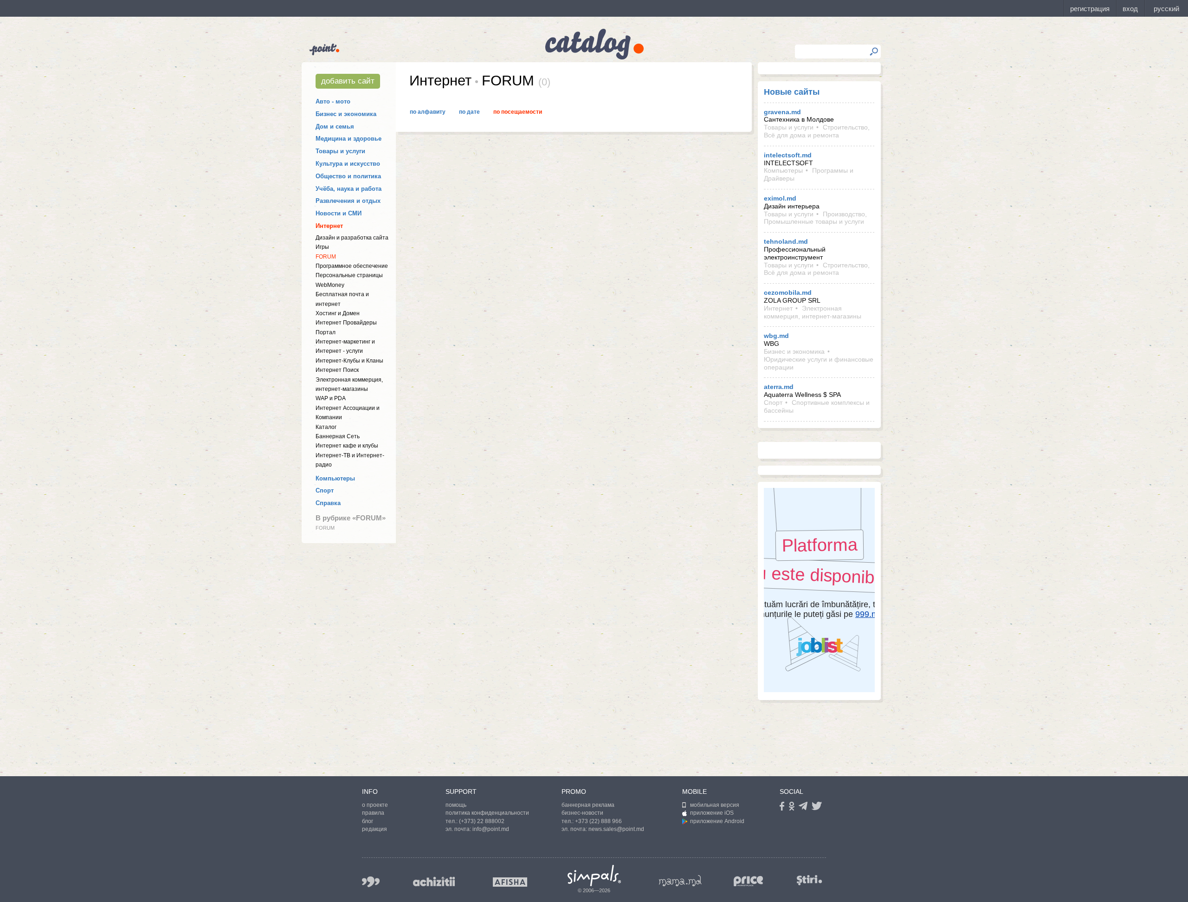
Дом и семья (335, 126)
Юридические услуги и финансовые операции (818, 363)
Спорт (325, 490)
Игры (322, 247)
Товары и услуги (340, 151)
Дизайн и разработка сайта (352, 237)
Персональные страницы (349, 275)
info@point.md (490, 829)
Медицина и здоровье (348, 138)
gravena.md (782, 112)
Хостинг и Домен (338, 313)
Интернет (329, 225)
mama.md (680, 880)
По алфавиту (428, 112)
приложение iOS (712, 813)
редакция (374, 829)
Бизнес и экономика (346, 113)
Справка (328, 503)
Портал (326, 332)
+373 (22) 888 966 (598, 821)
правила (373, 813)
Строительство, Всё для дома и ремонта (817, 131)
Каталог (326, 427)
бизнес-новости (582, 813)
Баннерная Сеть (338, 436)
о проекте (375, 805)
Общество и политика (348, 176)
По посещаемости (517, 112)
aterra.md (779, 386)
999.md (371, 881)
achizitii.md (434, 881)
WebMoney (330, 285)
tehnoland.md (786, 241)
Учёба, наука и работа (348, 188)
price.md (748, 881)
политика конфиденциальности (487, 813)
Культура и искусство (348, 163)
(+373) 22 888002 (481, 821)
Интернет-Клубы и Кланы (349, 360)
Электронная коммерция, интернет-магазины (812, 312)
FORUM (326, 256)
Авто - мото (333, 101)
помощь (456, 805)
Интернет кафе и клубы (347, 445)
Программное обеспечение (352, 266)
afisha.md (510, 882)
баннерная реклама (588, 805)
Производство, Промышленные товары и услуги (815, 218)
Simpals (594, 875)
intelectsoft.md (788, 155)
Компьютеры (335, 478)
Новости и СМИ (339, 213)
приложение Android (717, 821)
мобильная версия (714, 805)
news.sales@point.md (616, 829)
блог (367, 821)
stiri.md (809, 880)
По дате (469, 112)
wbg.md (776, 335)
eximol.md (780, 198)
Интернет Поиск (337, 370)
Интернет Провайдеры (346, 322)
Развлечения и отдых (348, 200)
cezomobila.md (788, 292)
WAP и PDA (331, 398)
